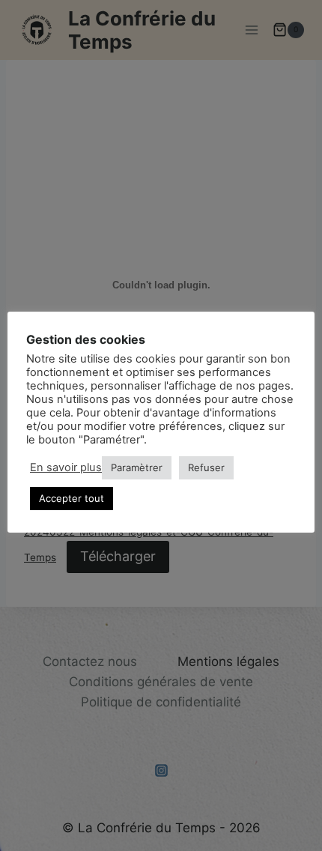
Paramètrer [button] (136, 467)
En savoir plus (66, 467)
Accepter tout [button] (71, 498)
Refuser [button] (206, 467)
